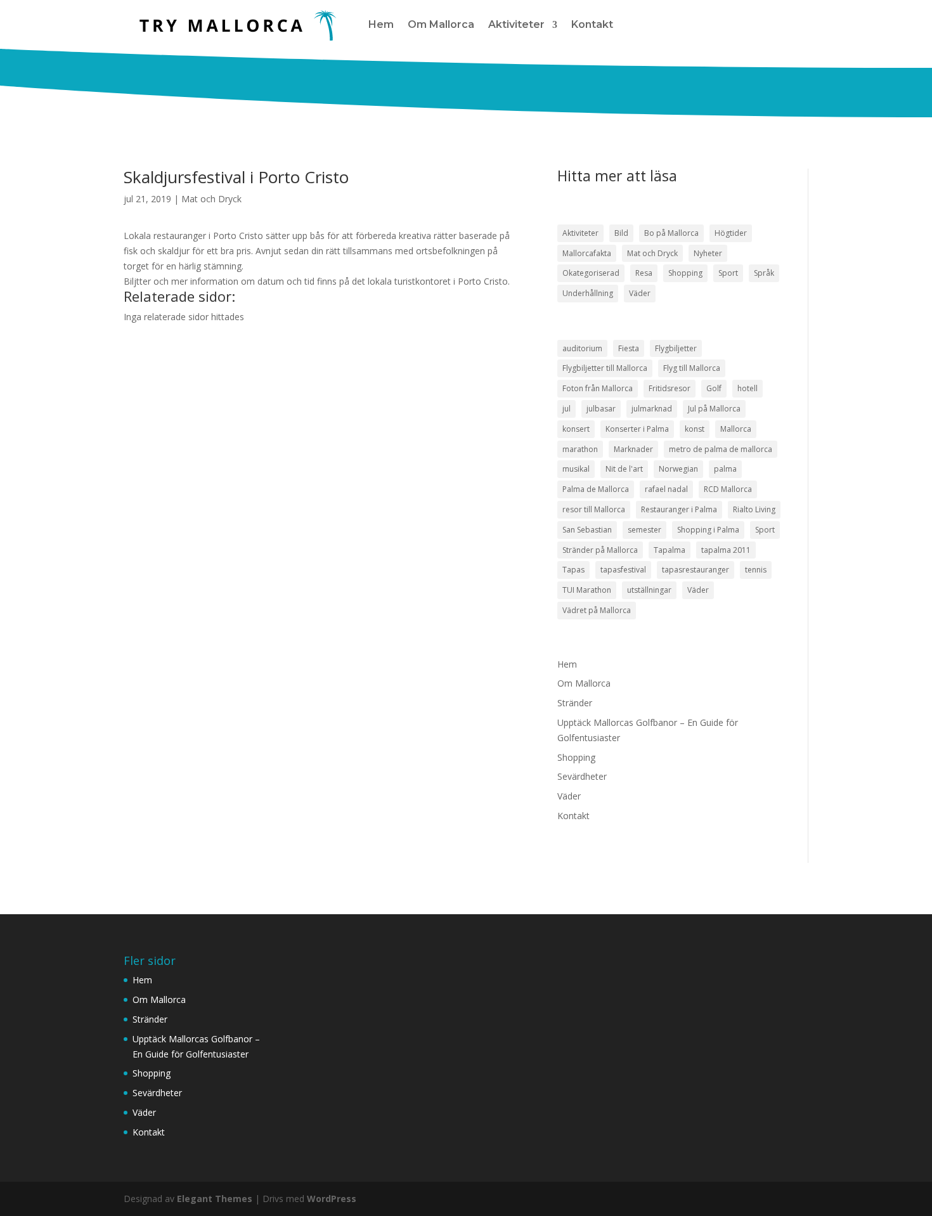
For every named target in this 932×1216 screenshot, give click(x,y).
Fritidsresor (669, 388)
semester (644, 529)
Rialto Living (754, 509)
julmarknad (651, 408)
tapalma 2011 (726, 550)
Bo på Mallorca (671, 233)
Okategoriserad (590, 273)
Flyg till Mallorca (691, 368)
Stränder (574, 703)
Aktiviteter (516, 24)
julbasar (601, 408)
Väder (639, 293)
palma (725, 468)
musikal (576, 468)
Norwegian (678, 468)
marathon (580, 449)
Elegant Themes (214, 1199)
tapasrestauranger (695, 569)
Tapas (573, 569)
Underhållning (587, 293)
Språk (764, 273)
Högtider (731, 233)
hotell (747, 388)
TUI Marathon (586, 590)
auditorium (582, 348)
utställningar (649, 590)
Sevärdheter (582, 776)
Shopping (685, 273)
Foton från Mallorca (597, 388)
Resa (643, 273)
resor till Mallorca (593, 509)
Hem (381, 24)
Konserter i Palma (637, 429)
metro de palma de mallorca (720, 449)
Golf (714, 388)
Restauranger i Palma (679, 509)
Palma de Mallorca (595, 489)
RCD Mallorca (728, 489)
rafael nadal (666, 489)
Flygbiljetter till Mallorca (604, 368)
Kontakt (592, 24)
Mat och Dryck (211, 199)
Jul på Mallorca (714, 408)
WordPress (331, 1199)
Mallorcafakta (586, 253)
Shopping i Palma (708, 529)
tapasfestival (623, 569)
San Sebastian (587, 529)
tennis (756, 569)
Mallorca (735, 429)
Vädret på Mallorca (596, 610)
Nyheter (708, 253)
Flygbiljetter (676, 348)
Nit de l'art (624, 468)
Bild (621, 233)
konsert (576, 429)
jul (566, 408)
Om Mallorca (441, 24)
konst (694, 429)
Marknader (633, 449)
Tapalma (669, 550)
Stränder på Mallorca (600, 550)
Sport (728, 273)
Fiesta (628, 348)
